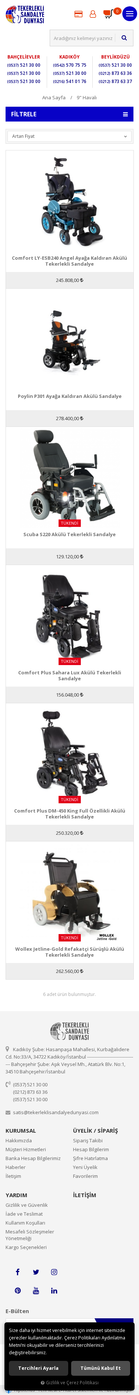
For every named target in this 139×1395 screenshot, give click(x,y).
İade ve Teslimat (24, 1213)
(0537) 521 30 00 (30, 1084)
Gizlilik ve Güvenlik (27, 1205)
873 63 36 (115, 73)
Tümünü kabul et (100, 1368)
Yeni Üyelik (85, 1167)
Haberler (16, 1167)
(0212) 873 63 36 (30, 1092)
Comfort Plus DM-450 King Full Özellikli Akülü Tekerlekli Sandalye (69, 814)
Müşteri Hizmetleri (26, 1149)
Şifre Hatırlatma (90, 1158)
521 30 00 (23, 65)
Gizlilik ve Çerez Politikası (72, 1382)
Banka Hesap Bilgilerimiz (33, 1158)
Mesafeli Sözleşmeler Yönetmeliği (30, 1235)
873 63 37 (115, 81)
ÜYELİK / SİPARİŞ (95, 1130)
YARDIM (16, 1195)
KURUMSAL (21, 1130)
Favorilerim (85, 1176)
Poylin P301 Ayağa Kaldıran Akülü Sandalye (70, 396)
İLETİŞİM (84, 1195)
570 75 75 (69, 65)
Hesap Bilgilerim (91, 1149)
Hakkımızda (19, 1140)
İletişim (13, 1176)
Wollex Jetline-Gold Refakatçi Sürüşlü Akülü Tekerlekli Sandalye (69, 952)
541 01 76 (69, 81)
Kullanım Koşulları (25, 1222)
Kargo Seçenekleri (26, 1247)
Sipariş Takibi (88, 1140)
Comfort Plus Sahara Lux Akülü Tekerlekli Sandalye (69, 675)
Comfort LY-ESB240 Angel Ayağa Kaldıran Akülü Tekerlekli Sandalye (69, 261)
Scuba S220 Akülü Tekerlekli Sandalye (69, 534)
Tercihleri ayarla (38, 1368)
